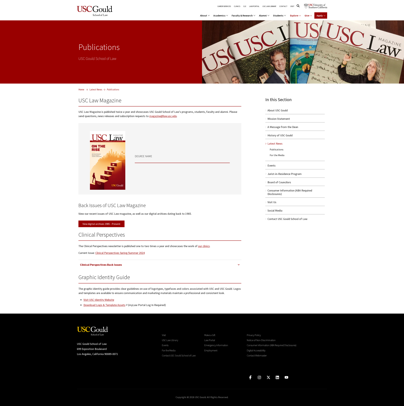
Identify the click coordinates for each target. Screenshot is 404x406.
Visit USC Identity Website (98, 300)
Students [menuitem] (278, 15)
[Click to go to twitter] (268, 377)
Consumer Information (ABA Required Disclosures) (271, 345)
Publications (113, 89)
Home (81, 89)
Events (165, 345)
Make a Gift (209, 335)
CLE (244, 6)
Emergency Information (216, 345)
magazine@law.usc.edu (163, 116)
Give (307, 15)
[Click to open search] (298, 6)
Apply (320, 15)
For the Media (168, 350)
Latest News (95, 89)
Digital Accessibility (256, 350)
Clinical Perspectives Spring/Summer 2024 (120, 253)
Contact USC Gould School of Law (179, 355)
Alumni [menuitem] (263, 15)
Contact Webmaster (257, 355)
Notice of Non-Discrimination (261, 340)
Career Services (224, 6)
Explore (294, 15)
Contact (283, 6)
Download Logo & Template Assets (104, 305)
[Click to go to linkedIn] (277, 377)
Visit (292, 6)
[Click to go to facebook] (250, 377)
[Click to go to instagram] (259, 377)
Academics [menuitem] (219, 15)
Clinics (237, 6)
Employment (210, 350)
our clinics (204, 246)
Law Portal (254, 6)
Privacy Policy (254, 335)
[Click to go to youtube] (286, 377)
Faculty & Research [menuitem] (242, 15)
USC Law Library (269, 6)
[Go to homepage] (92, 331)
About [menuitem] (203, 15)
